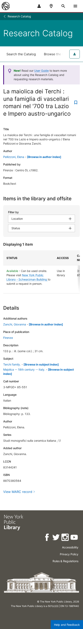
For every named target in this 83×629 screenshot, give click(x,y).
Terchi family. (12, 364)
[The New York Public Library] (6, 6)
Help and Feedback (67, 624)
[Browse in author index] (44, 157)
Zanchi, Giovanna (14, 324)
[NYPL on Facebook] (47, 538)
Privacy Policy (69, 554)
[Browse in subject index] (41, 364)
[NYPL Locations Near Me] (51, 6)
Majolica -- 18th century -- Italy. (24, 369)
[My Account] (39, 6)
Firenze (8, 337)
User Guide (41, 70)
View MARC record (17, 492)
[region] (41, 271)
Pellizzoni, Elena (13, 157)
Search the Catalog (21, 54)
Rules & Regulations (65, 561)
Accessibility (70, 547)
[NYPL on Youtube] (74, 538)
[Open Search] (63, 6)
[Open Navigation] (75, 6)
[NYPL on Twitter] (56, 538)
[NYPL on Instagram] (65, 538)
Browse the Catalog (59, 54)
